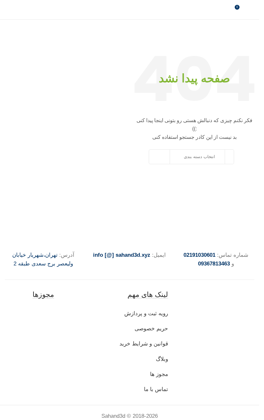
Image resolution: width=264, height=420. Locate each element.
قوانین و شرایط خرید (143, 344)
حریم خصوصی (151, 329)
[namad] (43, 313)
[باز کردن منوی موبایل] (7, 9)
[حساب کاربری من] (252, 9)
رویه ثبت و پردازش (146, 313)
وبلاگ (161, 359)
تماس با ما (156, 389)
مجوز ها (159, 374)
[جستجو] (162, 156)
